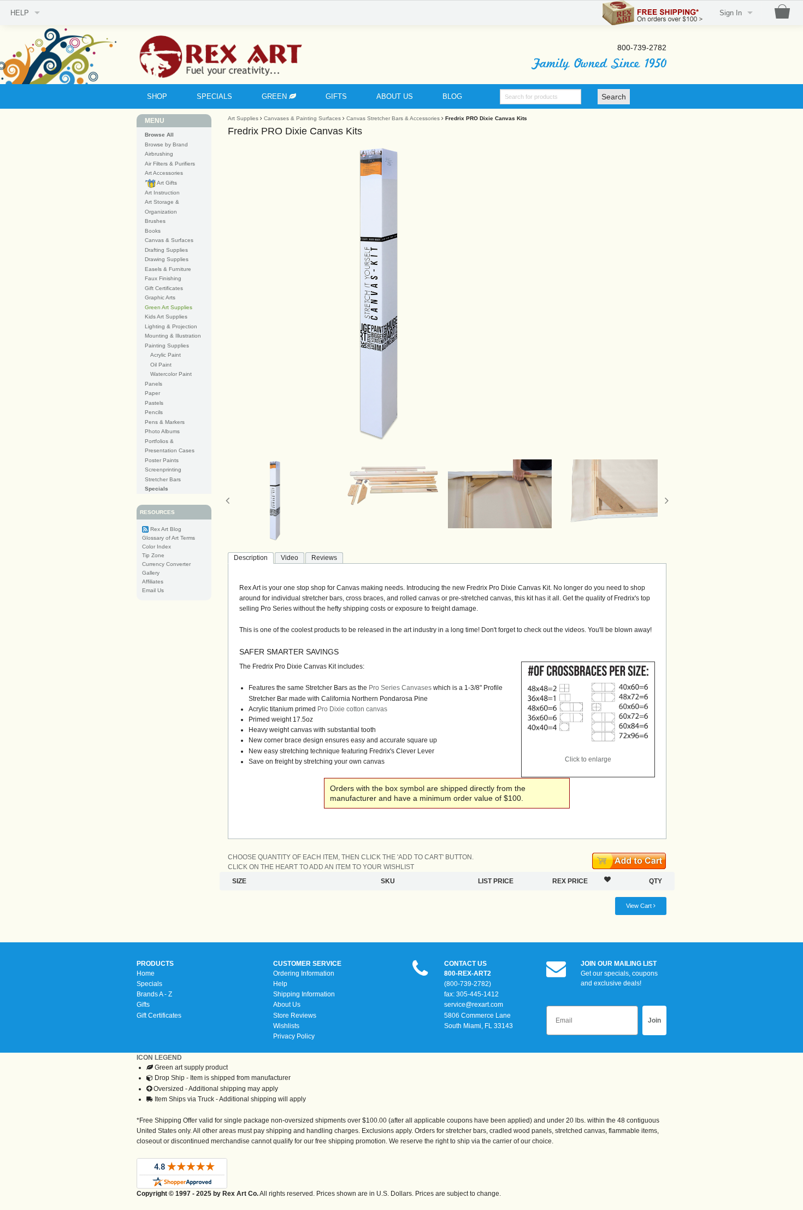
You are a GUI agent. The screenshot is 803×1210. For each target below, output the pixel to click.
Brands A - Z (154, 994)
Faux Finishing (163, 278)
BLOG (452, 96)
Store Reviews (294, 1015)
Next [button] (666, 500)
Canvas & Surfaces (169, 240)
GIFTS (336, 96)
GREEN (275, 96)
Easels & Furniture (168, 269)
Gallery (151, 573)
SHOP (157, 96)
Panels (153, 384)
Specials (149, 984)
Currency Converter (166, 564)
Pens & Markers (165, 422)
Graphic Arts (160, 297)
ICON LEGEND (159, 1057)
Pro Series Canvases (400, 688)
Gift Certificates (164, 288)
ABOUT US (394, 96)
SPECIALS (214, 96)
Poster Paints (162, 460)
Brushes (155, 221)
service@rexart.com (473, 1004)
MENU (154, 121)
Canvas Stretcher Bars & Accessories (393, 118)
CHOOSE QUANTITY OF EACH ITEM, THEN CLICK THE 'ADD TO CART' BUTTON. (351, 857)
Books (153, 231)
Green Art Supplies (168, 307)
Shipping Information (304, 994)
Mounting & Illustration (173, 336)
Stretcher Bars (163, 479)
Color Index (156, 547)
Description (251, 558)
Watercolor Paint (171, 374)
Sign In (730, 13)
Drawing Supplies (166, 259)
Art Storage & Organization (162, 207)
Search (613, 96)
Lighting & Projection (171, 326)
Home (146, 973)
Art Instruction (162, 193)
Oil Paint (161, 365)
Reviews (324, 558)
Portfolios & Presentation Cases (169, 446)
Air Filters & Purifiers (170, 164)
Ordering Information (303, 973)
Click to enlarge (588, 759)
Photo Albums (162, 431)
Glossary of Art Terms (168, 538)
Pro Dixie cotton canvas (352, 709)
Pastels (154, 403)
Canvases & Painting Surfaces (302, 118)
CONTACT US (465, 963)
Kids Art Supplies (166, 317)
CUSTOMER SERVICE (307, 963)
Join (654, 1020)
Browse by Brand (166, 144)
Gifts (143, 1004)
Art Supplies (243, 118)
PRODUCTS (155, 963)
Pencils (154, 412)
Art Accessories (164, 173)
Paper (152, 393)
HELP (19, 13)
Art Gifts (166, 183)
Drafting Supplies (166, 250)
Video (289, 558)
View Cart (639, 905)
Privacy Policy (294, 1036)
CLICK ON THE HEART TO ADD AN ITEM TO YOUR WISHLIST (321, 867)
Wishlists (286, 1026)
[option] (447, 293)
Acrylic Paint (165, 355)
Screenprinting (163, 470)
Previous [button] (227, 500)
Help (280, 984)
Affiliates (152, 582)
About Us (286, 1004)
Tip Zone (153, 555)
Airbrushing (159, 154)
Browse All (159, 135)
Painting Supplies (167, 346)
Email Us (153, 590)
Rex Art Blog (165, 529)
